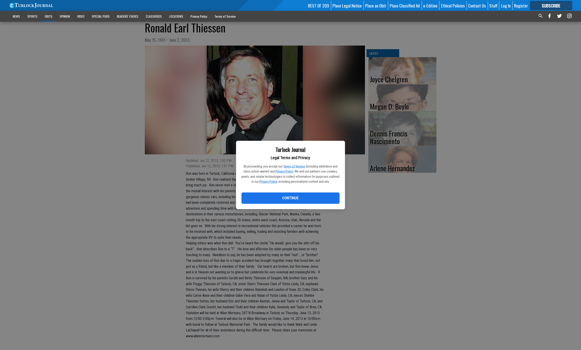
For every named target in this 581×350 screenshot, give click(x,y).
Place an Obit (375, 5)
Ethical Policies (453, 5)
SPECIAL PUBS (101, 16)
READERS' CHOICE (127, 16)
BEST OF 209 (318, 5)
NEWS (16, 16)
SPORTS (32, 16)
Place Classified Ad (405, 5)
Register (521, 5)
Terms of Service (294, 166)
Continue (290, 198)
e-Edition (430, 5)
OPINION (65, 16)
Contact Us (477, 5)
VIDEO (80, 16)
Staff (493, 5)
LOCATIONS (176, 16)
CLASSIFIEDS (154, 16)
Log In (506, 5)
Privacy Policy (284, 171)
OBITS (48, 16)
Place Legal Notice (347, 5)
